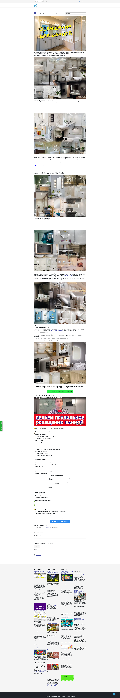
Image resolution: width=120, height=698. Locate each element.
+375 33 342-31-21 (65, 1)
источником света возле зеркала (57, 330)
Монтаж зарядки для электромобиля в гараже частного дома (79, 591)
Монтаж (75, 5)
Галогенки (35, 162)
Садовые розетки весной (52, 623)
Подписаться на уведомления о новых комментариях (44, 543)
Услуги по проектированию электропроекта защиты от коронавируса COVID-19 (39, 647)
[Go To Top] (114, 694)
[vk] (47, 1)
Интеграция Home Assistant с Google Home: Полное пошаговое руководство (66, 617)
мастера (55, 605)
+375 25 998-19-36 (73, 1)
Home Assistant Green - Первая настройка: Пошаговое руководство (67, 572)
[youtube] (46, 1)
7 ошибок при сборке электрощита (51, 650)
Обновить (35, 549)
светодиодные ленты (68, 275)
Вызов (65, 5)
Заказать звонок (1, 426)
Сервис (84, 5)
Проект (70, 5)
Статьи (79, 5)
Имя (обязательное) (37, 535)
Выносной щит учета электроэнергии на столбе (79, 574)
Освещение (48, 527)
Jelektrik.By (60, 5)
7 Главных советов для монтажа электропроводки (52, 572)
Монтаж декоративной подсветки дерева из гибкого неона (79, 619)
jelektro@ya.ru (82, 1)
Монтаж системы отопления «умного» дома (66, 643)
